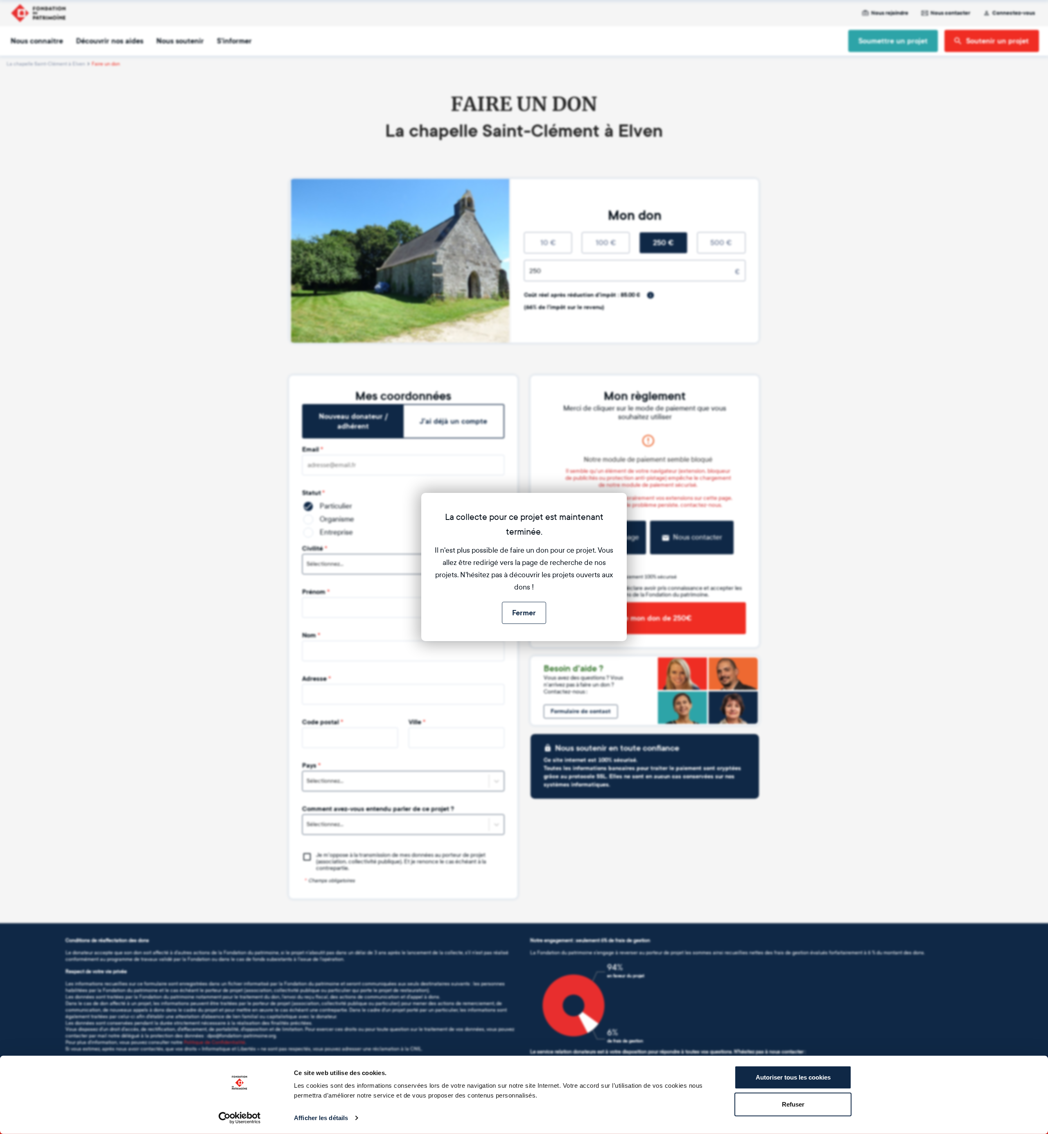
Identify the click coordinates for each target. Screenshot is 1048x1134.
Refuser (793, 1103)
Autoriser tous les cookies (793, 1077)
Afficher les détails (321, 1117)
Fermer (524, 613)
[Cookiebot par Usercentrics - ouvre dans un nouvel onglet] (240, 1118)
